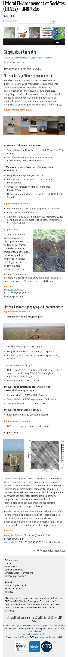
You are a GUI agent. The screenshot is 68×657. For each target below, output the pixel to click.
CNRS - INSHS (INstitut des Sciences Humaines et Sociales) (30, 609)
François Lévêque (13, 289)
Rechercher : (9, 20)
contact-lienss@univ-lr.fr (34, 634)
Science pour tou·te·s (15, 575)
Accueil (7, 57)
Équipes (9, 563)
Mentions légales (13, 588)
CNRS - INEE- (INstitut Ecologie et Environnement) (30, 601)
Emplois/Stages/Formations (19, 572)
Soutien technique (20, 57)
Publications (11, 566)
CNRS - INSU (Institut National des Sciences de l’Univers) (33, 604)
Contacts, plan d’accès (16, 585)
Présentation (11, 560)
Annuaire (9, 582)
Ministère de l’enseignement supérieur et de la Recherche (34, 597)
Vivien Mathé (10, 542)
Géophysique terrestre (40, 57)
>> (53, 21)
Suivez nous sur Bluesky (18, 637)
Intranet (9, 591)
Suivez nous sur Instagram (46, 637)
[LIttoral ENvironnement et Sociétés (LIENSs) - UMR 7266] (6, 15)
